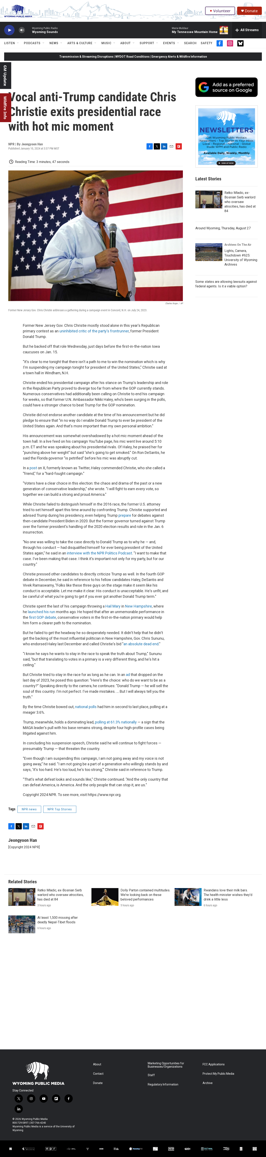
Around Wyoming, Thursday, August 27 (223, 228)
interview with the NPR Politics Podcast (99, 553)
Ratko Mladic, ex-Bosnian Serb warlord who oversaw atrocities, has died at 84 (240, 202)
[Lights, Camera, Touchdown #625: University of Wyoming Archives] (208, 252)
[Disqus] (133, 993)
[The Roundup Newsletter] (226, 136)
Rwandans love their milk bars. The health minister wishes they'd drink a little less (228, 894)
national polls (86, 707)
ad (128, 674)
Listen (9, 43)
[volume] (21, 30)
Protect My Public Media (218, 1073)
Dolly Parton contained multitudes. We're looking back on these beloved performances (145, 894)
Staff (151, 1075)
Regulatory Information (163, 1084)
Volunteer (221, 10)
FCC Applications (214, 1064)
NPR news (29, 809)
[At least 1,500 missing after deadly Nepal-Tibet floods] (21, 924)
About (125, 43)
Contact (98, 1073)
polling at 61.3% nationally (116, 722)
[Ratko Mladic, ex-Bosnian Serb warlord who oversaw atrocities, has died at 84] (208, 199)
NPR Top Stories (60, 809)
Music (106, 43)
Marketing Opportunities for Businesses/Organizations (166, 1065)
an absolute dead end (141, 644)
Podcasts (32, 43)
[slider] (28, 30)
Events (169, 43)
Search (190, 43)
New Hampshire (138, 606)
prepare (124, 515)
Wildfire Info (5, 107)
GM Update (5, 75)
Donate (251, 11)
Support (147, 43)
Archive (208, 1083)
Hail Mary (113, 606)
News (53, 43)
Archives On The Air (237, 244)
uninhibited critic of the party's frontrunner (94, 331)
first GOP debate (42, 617)
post (33, 468)
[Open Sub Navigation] (18, 43)
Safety (206, 43)
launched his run (41, 612)
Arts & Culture (79, 43)
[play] (9, 30)
